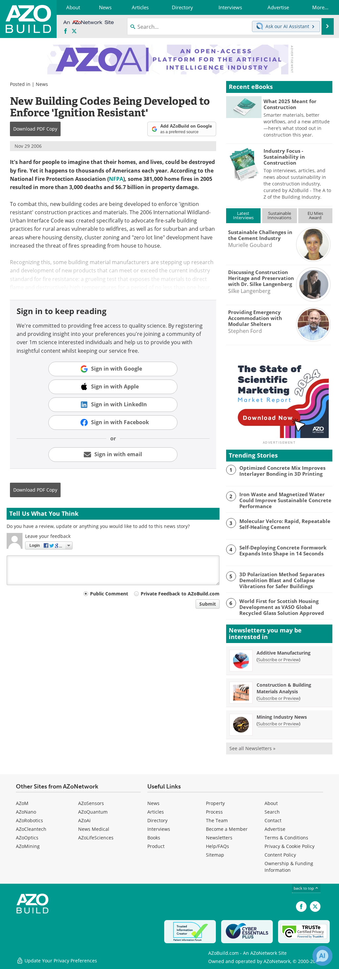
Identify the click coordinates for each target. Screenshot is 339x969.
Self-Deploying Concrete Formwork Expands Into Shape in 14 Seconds (282, 550)
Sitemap (215, 855)
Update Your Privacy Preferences (60, 960)
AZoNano (26, 812)
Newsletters (219, 837)
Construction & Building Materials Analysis (284, 688)
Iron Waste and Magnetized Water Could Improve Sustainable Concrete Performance (285, 500)
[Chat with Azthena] (322, 956)
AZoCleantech (31, 829)
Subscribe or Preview (278, 660)
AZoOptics (27, 837)
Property (215, 803)
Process (214, 812)
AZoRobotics (29, 820)
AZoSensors (91, 803)
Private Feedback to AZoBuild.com (180, 593)
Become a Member (227, 829)
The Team (217, 820)
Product (156, 846)
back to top (304, 888)
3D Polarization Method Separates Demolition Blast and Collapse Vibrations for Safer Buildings (281, 580)
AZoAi (84, 820)
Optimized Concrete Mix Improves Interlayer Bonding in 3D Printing (282, 471)
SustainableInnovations (279, 215)
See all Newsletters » (252, 748)
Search (272, 812)
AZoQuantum (93, 812)
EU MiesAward (315, 215)
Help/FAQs (217, 846)
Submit (207, 604)
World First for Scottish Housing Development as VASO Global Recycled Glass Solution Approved (281, 607)
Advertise (275, 829)
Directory (157, 820)
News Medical (93, 829)
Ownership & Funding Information (289, 866)
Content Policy (280, 855)
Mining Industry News (282, 717)
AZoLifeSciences (96, 837)
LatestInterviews (243, 215)
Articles (155, 812)
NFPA (116, 178)
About (271, 803)
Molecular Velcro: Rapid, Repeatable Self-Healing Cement (284, 524)
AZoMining (28, 846)
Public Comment (109, 593)
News (42, 84)
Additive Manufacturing (284, 653)
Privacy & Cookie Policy (290, 846)
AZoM (22, 803)
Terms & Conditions (286, 837)
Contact (273, 820)
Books (153, 837)
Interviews (158, 829)
